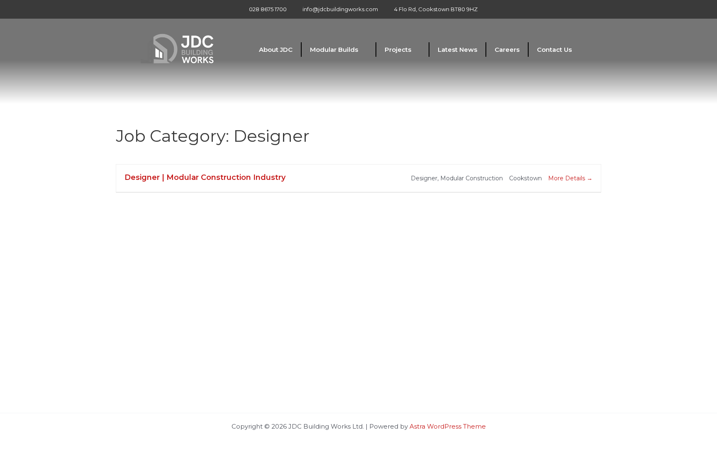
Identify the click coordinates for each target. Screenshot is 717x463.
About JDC (276, 49)
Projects (398, 49)
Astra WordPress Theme (448, 426)
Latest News (457, 49)
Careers (507, 49)
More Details (567, 178)
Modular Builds (334, 49)
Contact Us (554, 49)
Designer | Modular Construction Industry (204, 177)
